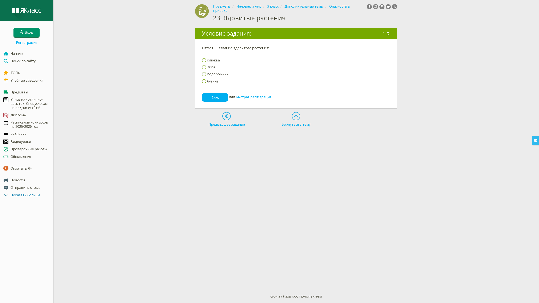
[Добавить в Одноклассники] (381, 6)
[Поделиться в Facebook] (369, 6)
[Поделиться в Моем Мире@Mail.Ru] (375, 6)
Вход (215, 97)
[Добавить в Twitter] (388, 6)
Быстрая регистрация (253, 97)
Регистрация (26, 42)
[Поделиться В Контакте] (394, 6)
